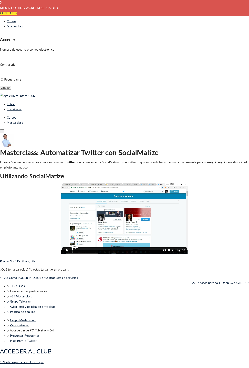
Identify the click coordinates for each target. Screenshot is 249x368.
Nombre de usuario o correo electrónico (27, 49)
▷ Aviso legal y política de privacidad (31, 306)
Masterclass (15, 26)
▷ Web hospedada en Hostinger (22, 362)
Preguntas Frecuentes (24, 335)
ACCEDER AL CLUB (26, 352)
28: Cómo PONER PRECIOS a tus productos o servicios (39, 278)
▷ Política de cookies (21, 312)
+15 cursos (17, 286)
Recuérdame (12, 79)
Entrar (11, 104)
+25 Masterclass (21, 296)
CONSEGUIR (8, 13)
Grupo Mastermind (23, 320)
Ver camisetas (19, 325)
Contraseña (7, 64)
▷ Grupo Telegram (19, 301)
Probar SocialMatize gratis (17, 261)
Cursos (11, 21)
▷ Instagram (15, 340)
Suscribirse (14, 109)
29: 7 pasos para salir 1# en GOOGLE (220, 283)
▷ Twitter (30, 340)
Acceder (5, 88)
